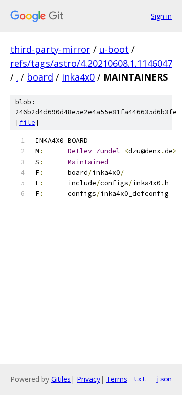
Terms (116, 379)
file (27, 122)
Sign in (161, 16)
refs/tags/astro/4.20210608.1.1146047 (91, 63)
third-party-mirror (50, 49)
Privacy (88, 379)
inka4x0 (78, 77)
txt (139, 378)
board (40, 77)
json (164, 378)
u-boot (114, 49)
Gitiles (61, 379)
